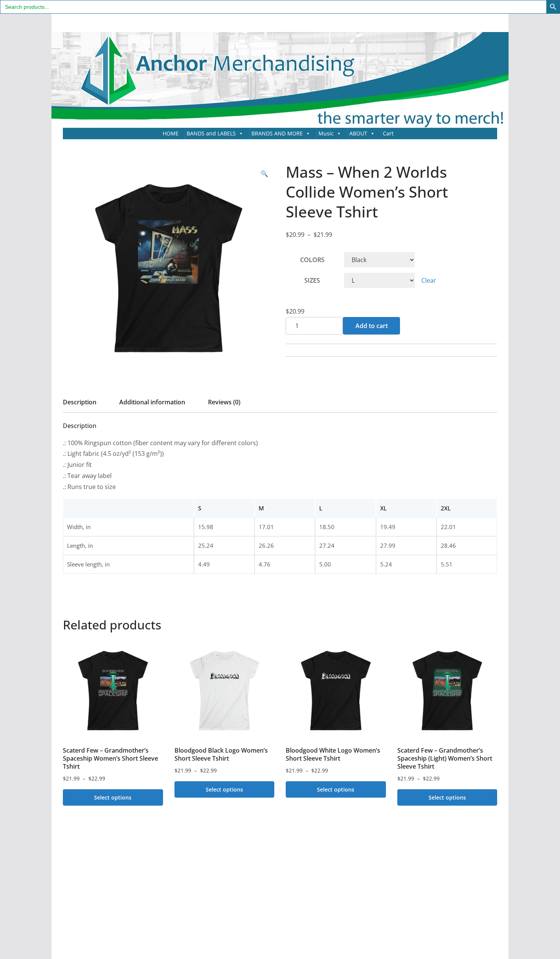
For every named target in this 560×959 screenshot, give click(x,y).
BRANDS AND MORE (277, 133)
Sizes (312, 280)
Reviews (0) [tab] (224, 402)
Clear (428, 280)
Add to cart (371, 326)
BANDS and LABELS (211, 133)
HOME (171, 133)
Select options (112, 797)
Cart (388, 133)
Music (326, 133)
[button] (264, 173)
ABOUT (358, 133)
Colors (312, 260)
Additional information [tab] (152, 402)
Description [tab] (79, 402)
